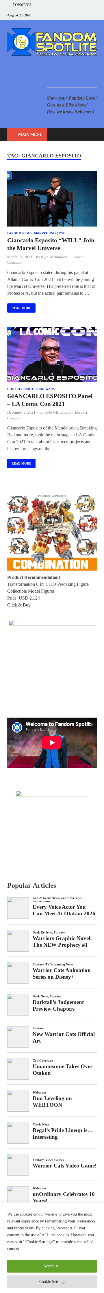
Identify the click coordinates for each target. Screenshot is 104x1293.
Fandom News (19, 233)
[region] (52, 1247)
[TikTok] (95, 15)
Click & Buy (19, 604)
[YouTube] (59, 15)
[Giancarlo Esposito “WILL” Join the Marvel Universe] (52, 200)
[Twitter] (73, 15)
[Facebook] (66, 15)
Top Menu (22, 5)
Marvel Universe (49, 233)
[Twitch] (88, 15)
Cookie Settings (52, 1281)
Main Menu (30, 134)
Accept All (52, 1266)
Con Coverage (20, 389)
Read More (19, 306)
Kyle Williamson (54, 257)
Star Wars (45, 389)
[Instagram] (81, 15)
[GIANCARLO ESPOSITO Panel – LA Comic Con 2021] (52, 355)
